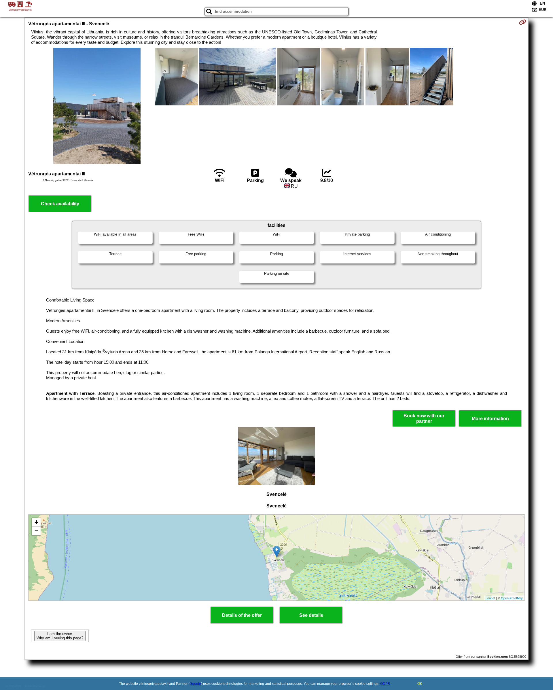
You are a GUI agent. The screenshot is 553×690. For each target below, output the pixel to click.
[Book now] (522, 22)
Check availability (60, 203)
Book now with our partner (424, 418)
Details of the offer (242, 615)
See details (311, 615)
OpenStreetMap (512, 598)
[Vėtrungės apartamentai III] (97, 106)
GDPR (385, 684)
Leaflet (490, 598)
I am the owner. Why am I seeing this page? (60, 636)
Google (195, 684)
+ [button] (36, 522)
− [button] (36, 530)
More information (490, 418)
